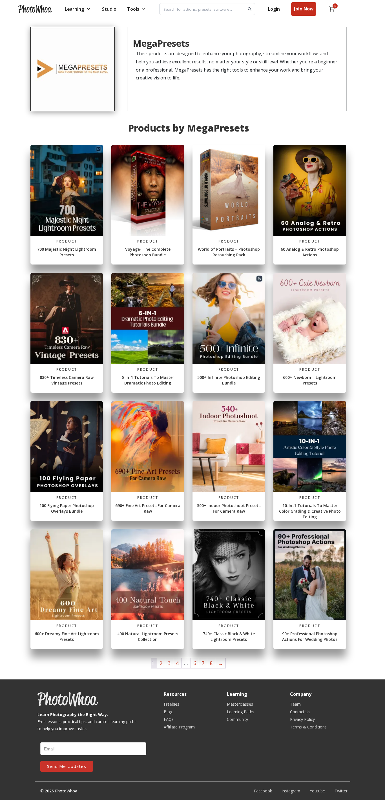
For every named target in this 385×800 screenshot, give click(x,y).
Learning (74, 9)
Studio (109, 9)
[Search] (249, 9)
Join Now (303, 9)
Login (274, 9)
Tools (133, 9)
